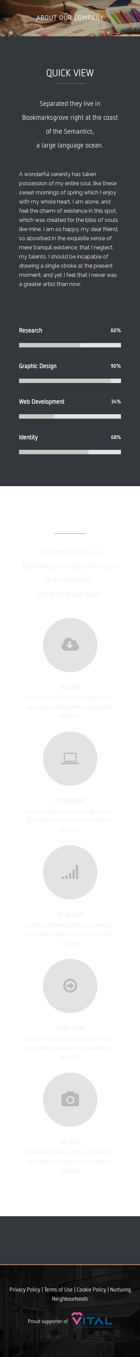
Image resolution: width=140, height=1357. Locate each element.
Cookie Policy (91, 1290)
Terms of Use (58, 1290)
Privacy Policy (25, 1290)
